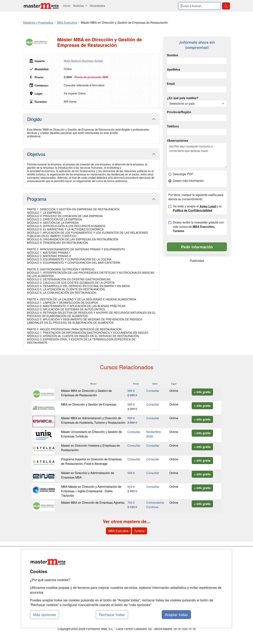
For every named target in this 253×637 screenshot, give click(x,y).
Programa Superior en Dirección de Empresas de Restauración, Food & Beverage (91, 461)
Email (171, 84)
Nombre (172, 55)
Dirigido (34, 119)
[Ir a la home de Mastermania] (41, 5)
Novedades (97, 6)
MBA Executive (118, 531)
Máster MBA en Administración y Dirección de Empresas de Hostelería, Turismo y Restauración (93, 420)
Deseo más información (188, 181)
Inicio (66, 6)
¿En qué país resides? (182, 98)
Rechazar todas (112, 614)
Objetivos (36, 154)
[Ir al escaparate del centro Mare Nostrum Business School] (40, 42)
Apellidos (173, 69)
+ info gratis (202, 392)
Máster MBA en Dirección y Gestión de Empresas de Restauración (86, 392)
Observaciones (177, 141)
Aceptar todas (176, 614)
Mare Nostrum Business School (83, 61)
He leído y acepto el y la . (197, 208)
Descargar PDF (183, 174)
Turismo (139, 531)
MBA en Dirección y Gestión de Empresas (88, 404)
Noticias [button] (79, 6)
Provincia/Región (179, 112)
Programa (36, 199)
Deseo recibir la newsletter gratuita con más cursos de (198, 226)
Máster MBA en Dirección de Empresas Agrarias (93, 502)
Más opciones (44, 614)
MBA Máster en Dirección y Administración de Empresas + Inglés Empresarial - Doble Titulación (91, 491)
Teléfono (173, 126)
